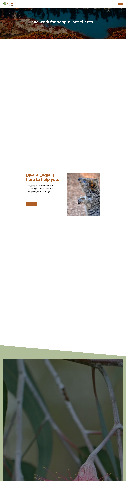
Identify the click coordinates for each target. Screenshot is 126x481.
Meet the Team (109, 3)
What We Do (98, 3)
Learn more (31, 204)
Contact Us (121, 3)
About (90, 3)
